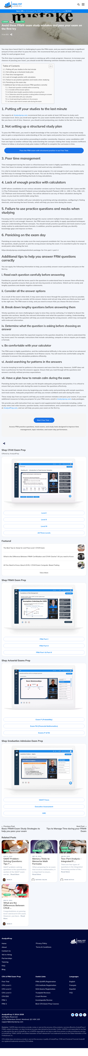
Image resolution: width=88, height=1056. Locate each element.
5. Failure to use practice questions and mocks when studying (26, 80)
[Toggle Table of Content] (49, 66)
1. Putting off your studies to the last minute (20, 69)
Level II (44, 519)
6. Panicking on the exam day (15, 82)
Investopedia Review (44, 1000)
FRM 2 (4, 1004)
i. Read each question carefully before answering (23, 87)
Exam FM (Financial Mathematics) (44, 726)
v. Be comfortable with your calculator (20, 97)
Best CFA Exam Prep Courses (47, 1004)
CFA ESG (5, 996)
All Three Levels (44, 533)
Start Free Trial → (44, 420)
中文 (71, 993)
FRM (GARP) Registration (46, 981)
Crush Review (41, 996)
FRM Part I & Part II (44, 652)
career (5, 21)
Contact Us (6, 951)
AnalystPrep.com (10, 408)
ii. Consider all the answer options (18, 90)
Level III (44, 526)
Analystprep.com (20, 115)
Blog (3, 969)
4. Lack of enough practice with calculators (20, 77)
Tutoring (5, 962)
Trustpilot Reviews (43, 993)
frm (12, 21)
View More (44, 573)
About (4, 947)
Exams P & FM (44, 733)
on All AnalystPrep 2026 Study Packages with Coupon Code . (44, 11)
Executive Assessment (44, 806)
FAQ (3, 966)
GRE (44, 813)
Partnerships (7, 958)
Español (72, 989)
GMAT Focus (44, 800)
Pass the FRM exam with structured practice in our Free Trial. (44, 150)
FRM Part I (44, 639)
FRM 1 (4, 1000)
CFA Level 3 (6, 993)
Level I (44, 513)
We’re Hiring (7, 955)
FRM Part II (44, 646)
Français (72, 985)
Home (4, 943)
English (72, 981)
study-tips (20, 21)
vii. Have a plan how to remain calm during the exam (25, 101)
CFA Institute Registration (46, 985)
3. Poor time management (13, 75)
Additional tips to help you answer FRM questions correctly (25, 85)
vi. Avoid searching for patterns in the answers (23, 99)
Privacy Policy (41, 943)
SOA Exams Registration (45, 989)
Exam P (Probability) (44, 719)
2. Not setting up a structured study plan (19, 72)
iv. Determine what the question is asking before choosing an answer (30, 94)
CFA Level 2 (6, 989)
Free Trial (5, 981)
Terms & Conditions (43, 947)
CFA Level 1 (6, 985)
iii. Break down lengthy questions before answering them (26, 92)
